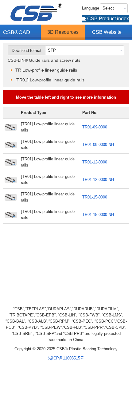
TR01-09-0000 (94, 127)
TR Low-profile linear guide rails (46, 70)
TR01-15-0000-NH (98, 214)
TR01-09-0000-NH (98, 144)
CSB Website (107, 32)
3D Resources (63, 32)
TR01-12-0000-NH (98, 179)
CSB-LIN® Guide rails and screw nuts (44, 60)
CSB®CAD (16, 32)
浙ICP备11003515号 (66, 358)
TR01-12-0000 (94, 162)
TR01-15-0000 (94, 197)
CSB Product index (107, 18)
